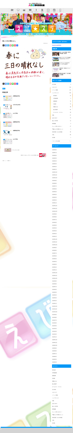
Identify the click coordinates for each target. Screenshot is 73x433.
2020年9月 (54, 348)
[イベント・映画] (30, 11)
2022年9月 (54, 281)
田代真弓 (62, 95)
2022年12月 (54, 272)
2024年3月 (54, 230)
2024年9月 (54, 214)
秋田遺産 (61, 123)
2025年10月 (54, 177)
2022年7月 (54, 286)
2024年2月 (54, 233)
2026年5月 (54, 158)
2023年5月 (54, 258)
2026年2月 (54, 166)
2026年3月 (54, 163)
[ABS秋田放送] (36, 5)
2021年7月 (54, 320)
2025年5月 (54, 191)
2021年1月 (54, 336)
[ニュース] (12, 11)
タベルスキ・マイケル (62, 112)
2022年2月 (54, 300)
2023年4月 (54, 261)
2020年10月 (54, 345)
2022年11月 (54, 275)
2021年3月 (54, 331)
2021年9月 (54, 314)
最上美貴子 (62, 109)
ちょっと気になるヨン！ (61, 126)
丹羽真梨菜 (62, 98)
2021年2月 (54, 334)
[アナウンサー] (36, 11)
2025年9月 (54, 180)
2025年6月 (54, 188)
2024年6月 (54, 222)
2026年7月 (54, 152)
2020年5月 (54, 359)
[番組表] (42, 11)
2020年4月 (54, 362)
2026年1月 (54, 169)
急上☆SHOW (61, 120)
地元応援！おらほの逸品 (61, 131)
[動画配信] (48, 11)
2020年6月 (54, 356)
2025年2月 (54, 200)
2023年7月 (54, 253)
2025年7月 (54, 186)
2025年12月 (54, 172)
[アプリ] (60, 11)
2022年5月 (54, 292)
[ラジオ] (24, 11)
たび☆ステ (61, 87)
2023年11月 (54, 241)
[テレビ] (18, 11)
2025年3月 (54, 197)
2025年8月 (54, 183)
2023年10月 (54, 244)
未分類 (61, 137)
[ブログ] (54, 11)
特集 (61, 115)
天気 (4, 88)
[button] (70, 141)
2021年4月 (54, 328)
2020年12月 (54, 339)
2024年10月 (54, 211)
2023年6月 (54, 255)
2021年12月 (54, 306)
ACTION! (61, 84)
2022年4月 (54, 295)
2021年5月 (54, 325)
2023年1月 (54, 269)
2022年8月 (54, 283)
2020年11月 (54, 342)
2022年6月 (54, 289)
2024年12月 (54, 205)
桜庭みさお (62, 106)
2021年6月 (54, 322)
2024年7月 (54, 219)
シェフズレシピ (61, 92)
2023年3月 (54, 264)
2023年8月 (54, 250)
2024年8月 (54, 216)
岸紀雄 (62, 103)
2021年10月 (54, 311)
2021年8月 (54, 317)
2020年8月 (54, 350)
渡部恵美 (62, 101)
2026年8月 (54, 149)
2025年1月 (54, 202)
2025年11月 (54, 174)
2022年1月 (54, 303)
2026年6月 (54, 155)
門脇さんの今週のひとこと (61, 129)
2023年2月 (54, 267)
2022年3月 (54, 297)
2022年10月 (54, 278)
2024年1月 (54, 236)
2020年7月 (54, 353)
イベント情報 (55, 395)
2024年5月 (54, 225)
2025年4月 (54, 194)
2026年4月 (54, 160)
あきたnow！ (61, 117)
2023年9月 (54, 247)
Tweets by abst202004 (56, 45)
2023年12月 (54, 239)
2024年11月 (54, 208)
